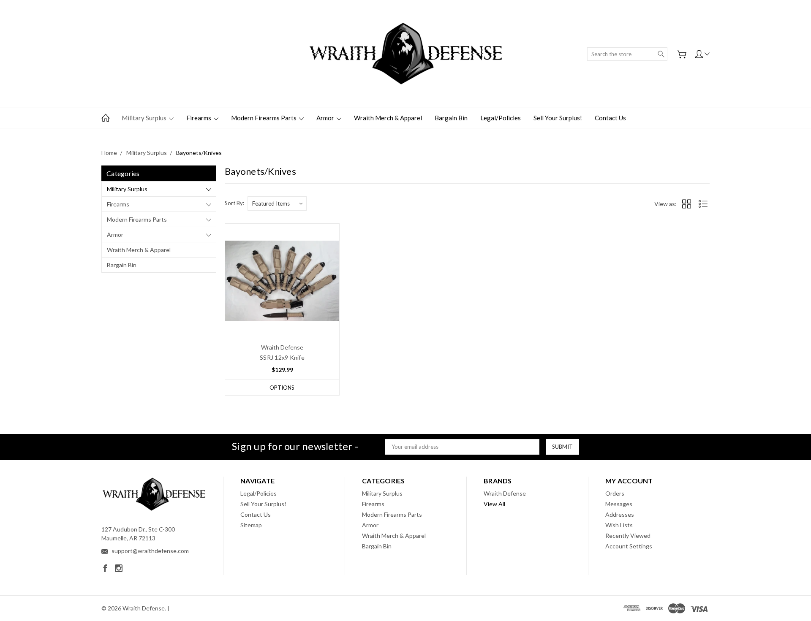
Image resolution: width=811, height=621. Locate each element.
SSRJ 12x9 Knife (282, 357)
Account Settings (628, 546)
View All (494, 503)
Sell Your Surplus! (557, 118)
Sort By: (234, 203)
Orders (614, 493)
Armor (325, 118)
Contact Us (610, 118)
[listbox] (277, 203)
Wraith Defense (505, 493)
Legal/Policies (500, 118)
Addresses (619, 514)
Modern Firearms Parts (264, 118)
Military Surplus (145, 118)
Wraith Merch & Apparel (388, 118)
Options (281, 387)
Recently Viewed (627, 535)
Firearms (199, 118)
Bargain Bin (451, 118)
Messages (618, 503)
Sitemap (251, 525)
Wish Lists (619, 525)
